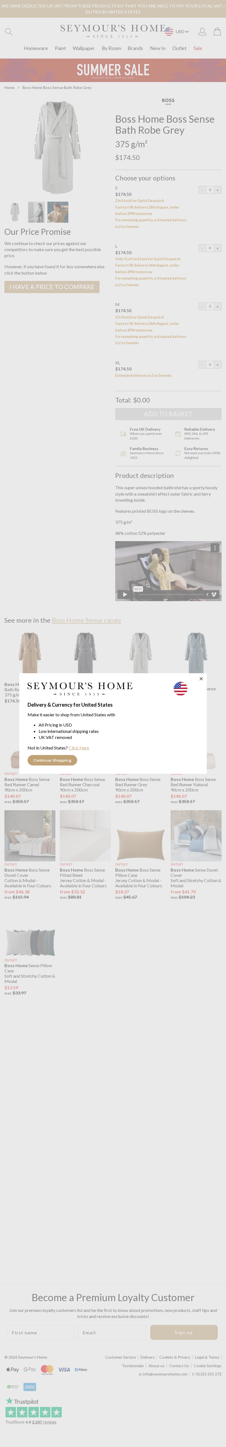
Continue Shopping (52, 760)
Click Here (79, 747)
